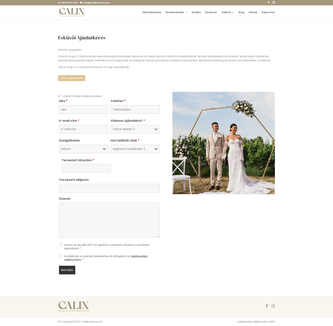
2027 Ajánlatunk (72, 78)
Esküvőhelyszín (152, 12)
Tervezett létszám (78, 160)
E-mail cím (69, 120)
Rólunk (253, 12)
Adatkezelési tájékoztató (252, 321)
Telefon (118, 101)
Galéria (226, 12)
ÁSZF (272, 321)
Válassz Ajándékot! (128, 120)
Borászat (211, 12)
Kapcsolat (268, 12)
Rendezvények (175, 12)
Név (63, 101)
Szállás (196, 12)
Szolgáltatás (69, 140)
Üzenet (65, 198)
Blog (241, 12)
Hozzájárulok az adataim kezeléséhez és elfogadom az (106, 257)
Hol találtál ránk (125, 140)
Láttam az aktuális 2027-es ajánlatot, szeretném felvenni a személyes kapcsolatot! (106, 246)
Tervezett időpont (74, 180)
